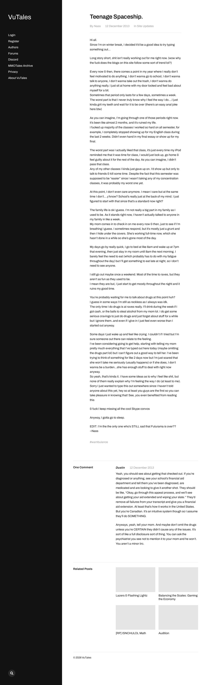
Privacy (13, 71)
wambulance (99, 442)
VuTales (19, 17)
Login (11, 35)
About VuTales (17, 78)
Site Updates (145, 26)
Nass (97, 26)
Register (13, 41)
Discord (13, 59)
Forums (13, 53)
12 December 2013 (117, 26)
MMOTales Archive (20, 65)
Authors (13, 47)
